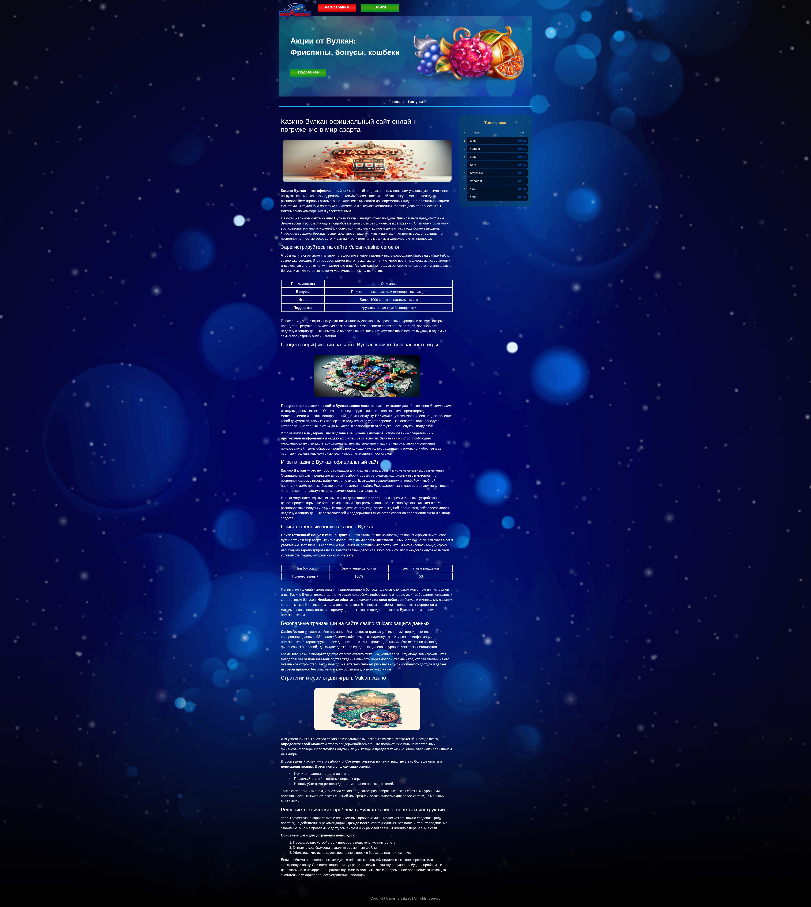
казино (397, 438)
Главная (396, 102)
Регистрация (337, 7)
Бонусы (415, 102)
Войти (380, 7)
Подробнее (308, 72)
